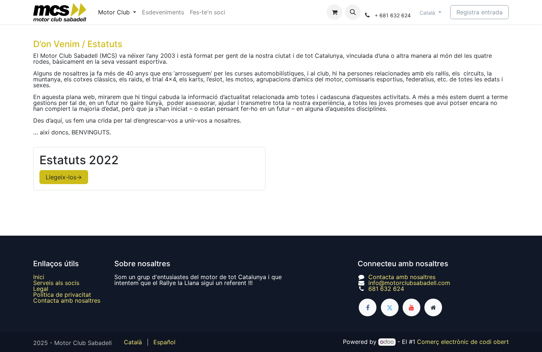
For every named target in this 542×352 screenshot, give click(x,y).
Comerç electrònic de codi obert (463, 341)
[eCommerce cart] (334, 12)
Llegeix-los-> (64, 177)
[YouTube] (411, 307)
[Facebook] (367, 307)
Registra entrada (479, 12)
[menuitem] (117, 12)
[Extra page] (433, 307)
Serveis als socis (56, 282)
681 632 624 (386, 288)
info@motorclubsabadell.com (409, 282)
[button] (353, 12)
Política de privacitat (62, 294)
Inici (38, 277)
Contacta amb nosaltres (66, 300)
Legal (40, 288)
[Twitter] (390, 307)
